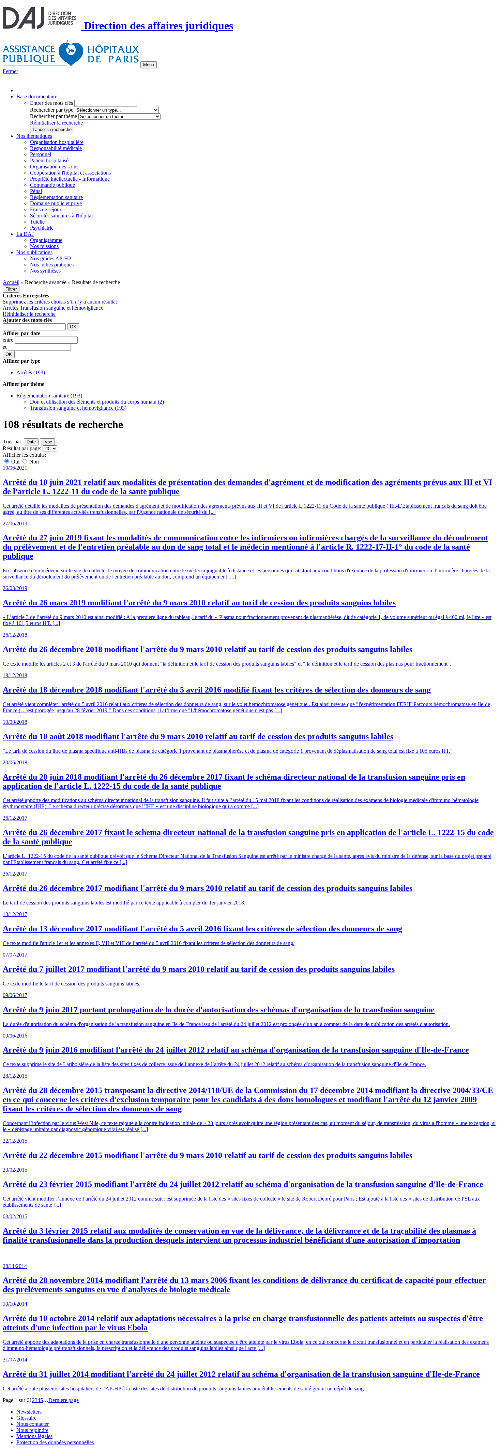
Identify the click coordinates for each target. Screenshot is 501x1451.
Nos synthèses (45, 271)
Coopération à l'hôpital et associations (70, 173)
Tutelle (37, 222)
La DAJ (25, 234)
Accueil (11, 282)
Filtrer (11, 289)
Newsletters (29, 1412)
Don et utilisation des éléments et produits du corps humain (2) (97, 402)
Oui (15, 461)
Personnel (40, 154)
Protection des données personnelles (55, 1442)
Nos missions (44, 246)
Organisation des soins (54, 166)
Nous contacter (32, 1424)
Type (47, 441)
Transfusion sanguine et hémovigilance (61, 308)
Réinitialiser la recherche (56, 123)
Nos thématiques (34, 136)
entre (9, 340)
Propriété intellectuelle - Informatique (70, 179)
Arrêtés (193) (30, 372)
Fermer (10, 71)
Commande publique (52, 185)
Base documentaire (36, 96)
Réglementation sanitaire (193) (49, 395)
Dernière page (63, 1400)
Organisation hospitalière (57, 142)
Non (33, 461)
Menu (148, 64)
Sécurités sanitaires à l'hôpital (61, 215)
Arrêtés (10, 308)
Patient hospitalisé (49, 160)
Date (31, 441)
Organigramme (46, 240)
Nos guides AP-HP (50, 258)
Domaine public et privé (56, 203)
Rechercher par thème (53, 116)
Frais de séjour (45, 209)
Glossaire (26, 1418)
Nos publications (34, 252)
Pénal (36, 191)
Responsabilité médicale (56, 148)
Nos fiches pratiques (52, 264)
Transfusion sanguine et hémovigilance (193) (78, 408)
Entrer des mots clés (51, 103)
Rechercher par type (51, 110)
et (5, 347)
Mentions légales (34, 1436)
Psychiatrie (42, 228)
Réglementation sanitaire (56, 197)
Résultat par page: (22, 448)
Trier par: (12, 441)
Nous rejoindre (32, 1430)
